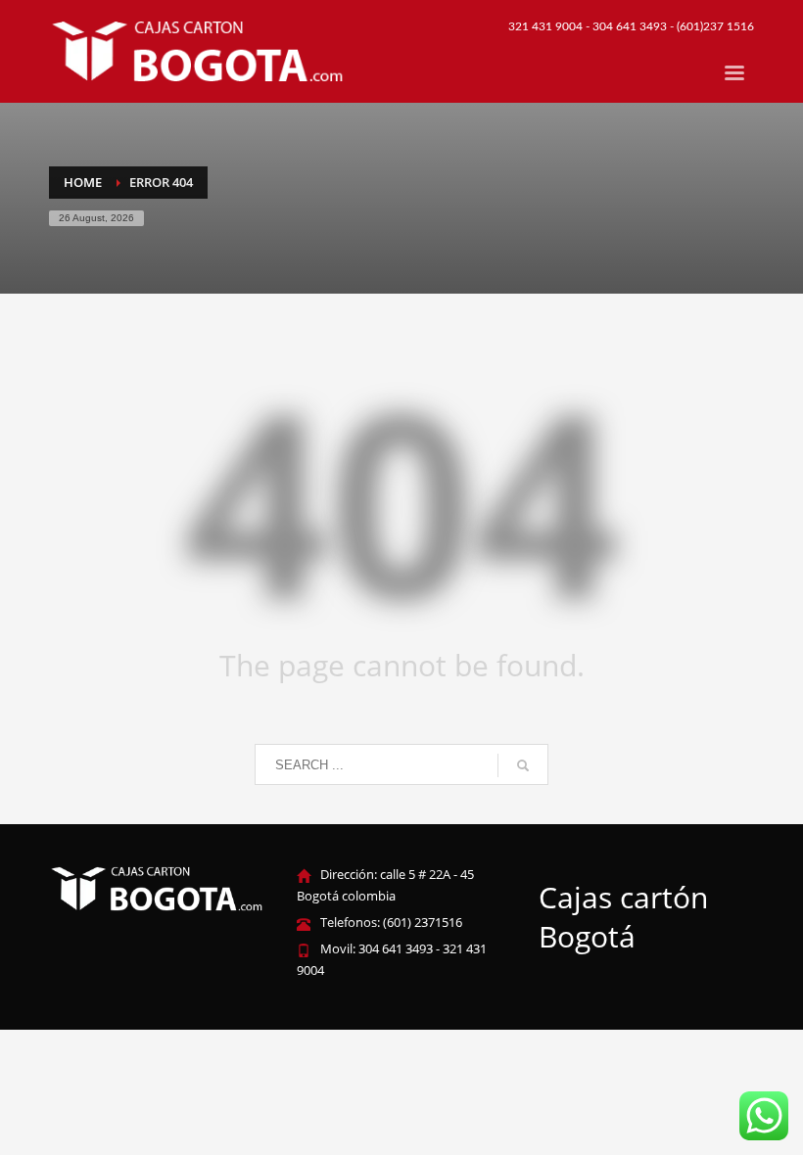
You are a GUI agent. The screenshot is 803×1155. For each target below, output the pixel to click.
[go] (522, 765)
